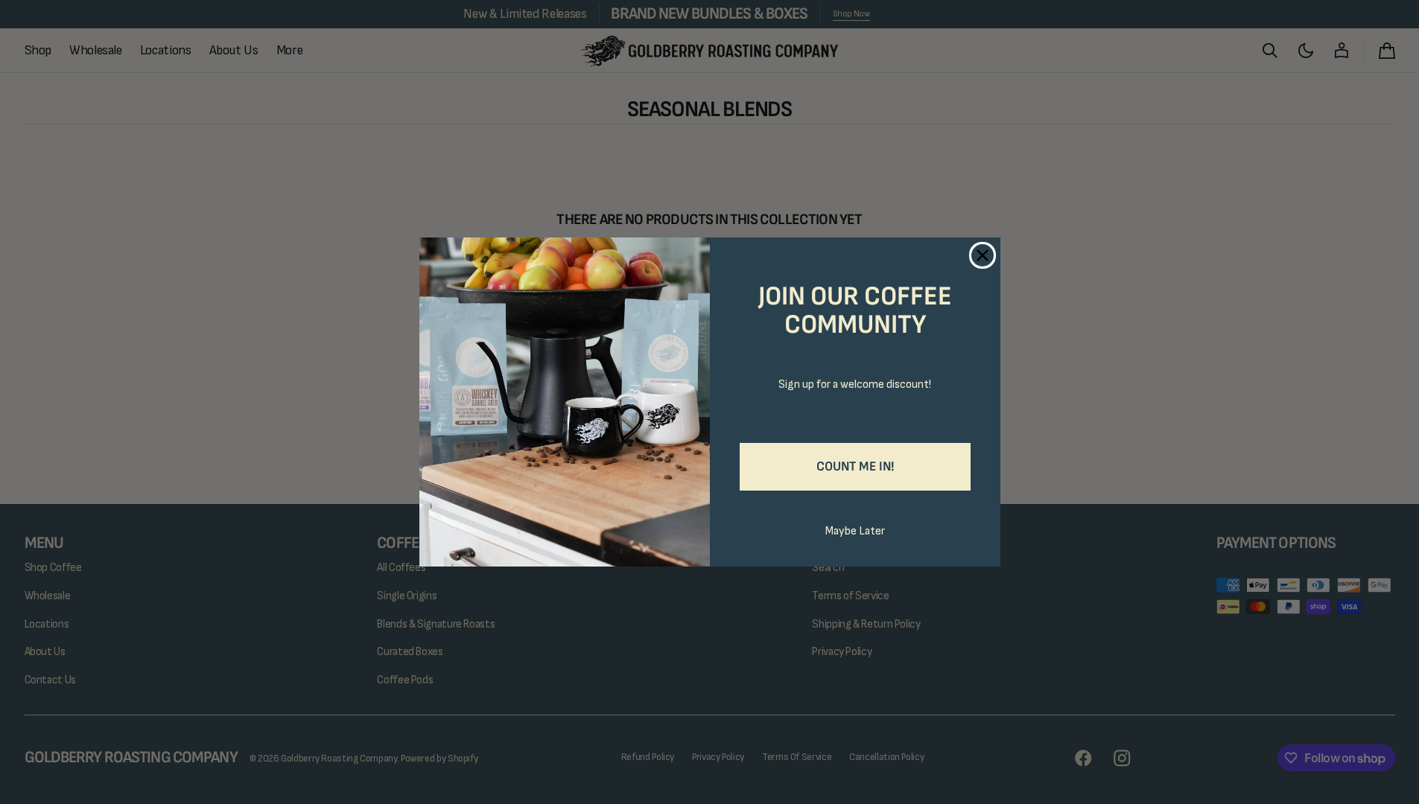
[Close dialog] (982, 255)
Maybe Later (855, 531)
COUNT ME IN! (855, 466)
